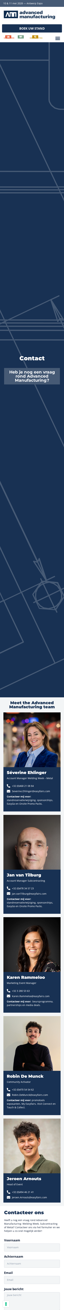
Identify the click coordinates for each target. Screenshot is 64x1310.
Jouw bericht (14, 1289)
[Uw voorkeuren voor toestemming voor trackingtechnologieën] (6, 1304)
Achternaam (13, 1257)
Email (8, 1273)
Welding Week (9, 38)
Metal (21, 38)
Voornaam (12, 1240)
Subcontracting (36, 38)
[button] (32, 28)
